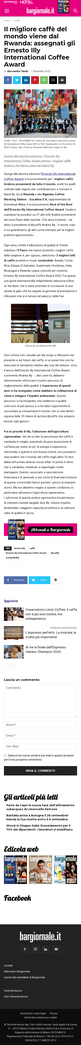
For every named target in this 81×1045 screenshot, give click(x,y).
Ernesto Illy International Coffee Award (26, 553)
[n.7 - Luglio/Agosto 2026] (16, 529)
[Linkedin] (46, 949)
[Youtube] (56, 949)
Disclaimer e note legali (33, 1013)
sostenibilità (12, 557)
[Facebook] (25, 949)
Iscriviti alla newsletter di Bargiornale (24, 977)
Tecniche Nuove (13, 990)
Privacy (54, 1013)
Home (7, 20)
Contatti (8, 965)
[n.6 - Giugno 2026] (40, 870)
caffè (32, 548)
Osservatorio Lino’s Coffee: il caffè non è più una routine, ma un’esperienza (51, 614)
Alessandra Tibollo (17, 71)
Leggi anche (11, 601)
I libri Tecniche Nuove (16, 996)
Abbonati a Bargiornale (51, 529)
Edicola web (21, 848)
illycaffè (55, 553)
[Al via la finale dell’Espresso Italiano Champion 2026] (14, 652)
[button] (75, 11)
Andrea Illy (19, 548)
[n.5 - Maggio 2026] (65, 870)
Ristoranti (10, 2)
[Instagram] (35, 949)
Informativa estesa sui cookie (40, 1017)
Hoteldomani (26, 2)
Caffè (17, 20)
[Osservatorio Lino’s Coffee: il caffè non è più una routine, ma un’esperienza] (14, 614)
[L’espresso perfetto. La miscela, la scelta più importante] (14, 633)
